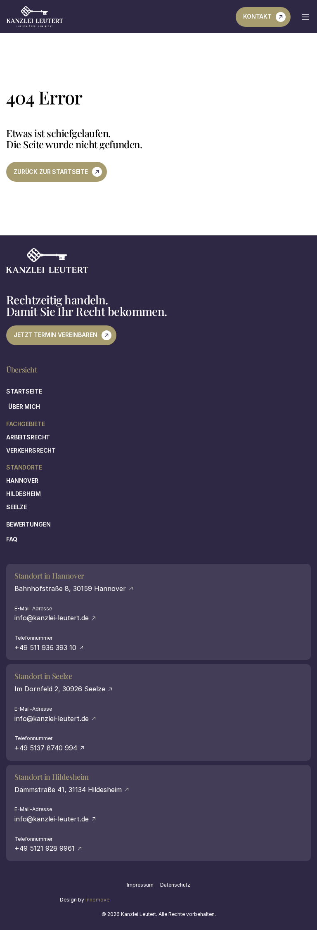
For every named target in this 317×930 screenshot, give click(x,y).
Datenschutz (175, 885)
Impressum (140, 885)
